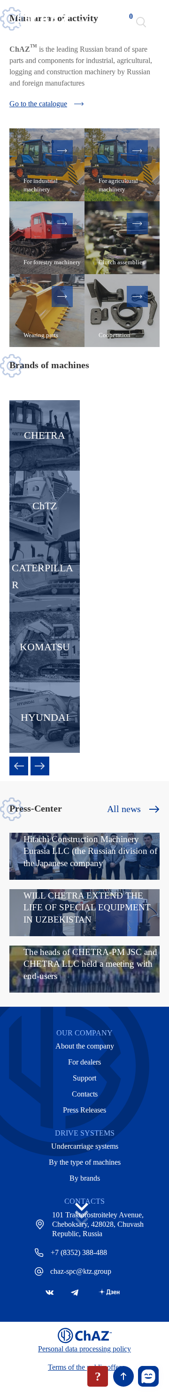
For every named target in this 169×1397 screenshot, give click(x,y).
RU (85, 22)
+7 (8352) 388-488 (79, 1252)
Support (84, 1078)
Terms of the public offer (84, 1367)
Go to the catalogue (38, 104)
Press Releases (84, 1110)
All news (124, 809)
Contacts (85, 1094)
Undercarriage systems (84, 1146)
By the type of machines (85, 1162)
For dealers (84, 1062)
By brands (84, 1178)
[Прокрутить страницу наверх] (123, 1376)
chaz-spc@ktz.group (80, 1271)
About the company (84, 1046)
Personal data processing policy (84, 1349)
